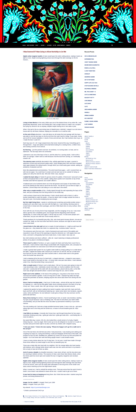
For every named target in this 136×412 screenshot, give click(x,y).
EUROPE (88, 144)
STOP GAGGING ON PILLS (92, 85)
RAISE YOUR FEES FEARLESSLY (93, 168)
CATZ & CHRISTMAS (90, 94)
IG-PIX (54, 45)
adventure (70, 396)
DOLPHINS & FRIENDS (90, 88)
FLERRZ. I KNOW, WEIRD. (91, 121)
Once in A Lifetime (29, 401)
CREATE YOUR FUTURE (91, 167)
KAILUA (88, 148)
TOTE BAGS (89, 151)
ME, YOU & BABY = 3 (90, 91)
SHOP (36, 45)
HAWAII (88, 146)
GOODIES (49, 45)
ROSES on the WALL (90, 68)
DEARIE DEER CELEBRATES (92, 65)
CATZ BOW (88, 103)
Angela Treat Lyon (77, 396)
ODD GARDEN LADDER (91, 109)
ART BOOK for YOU (91, 158)
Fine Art (50, 396)
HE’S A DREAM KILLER (90, 56)
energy (32, 397)
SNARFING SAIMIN (90, 77)
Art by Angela (41, 396)
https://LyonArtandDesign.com (40, 387)
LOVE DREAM (88, 100)
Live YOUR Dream (50, 397)
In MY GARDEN (89, 124)
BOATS (87, 143)
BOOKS (42, 45)
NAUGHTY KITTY (89, 97)
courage (28, 397)
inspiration (42, 397)
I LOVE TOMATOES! (90, 71)
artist (24, 397)
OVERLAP (87, 74)
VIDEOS (88, 155)
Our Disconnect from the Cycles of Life (71, 401)
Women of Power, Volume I (93, 161)
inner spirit (37, 397)
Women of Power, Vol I (92, 200)
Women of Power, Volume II (93, 163)
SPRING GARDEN (89, 115)
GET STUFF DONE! (90, 79)
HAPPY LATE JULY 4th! (91, 82)
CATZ (86, 106)
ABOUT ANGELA (61, 45)
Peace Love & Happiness (58, 396)
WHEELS (87, 112)
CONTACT (68, 45)
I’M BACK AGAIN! (89, 127)
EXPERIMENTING (89, 59)
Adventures (35, 396)
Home (24, 45)
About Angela (28, 396)
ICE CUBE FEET (89, 118)
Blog (46, 396)
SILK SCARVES (90, 150)
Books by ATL (89, 160)
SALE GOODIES (30, 45)
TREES (87, 153)
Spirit (56, 397)
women (59, 397)
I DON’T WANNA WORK (91, 62)
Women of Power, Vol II (92, 201)
